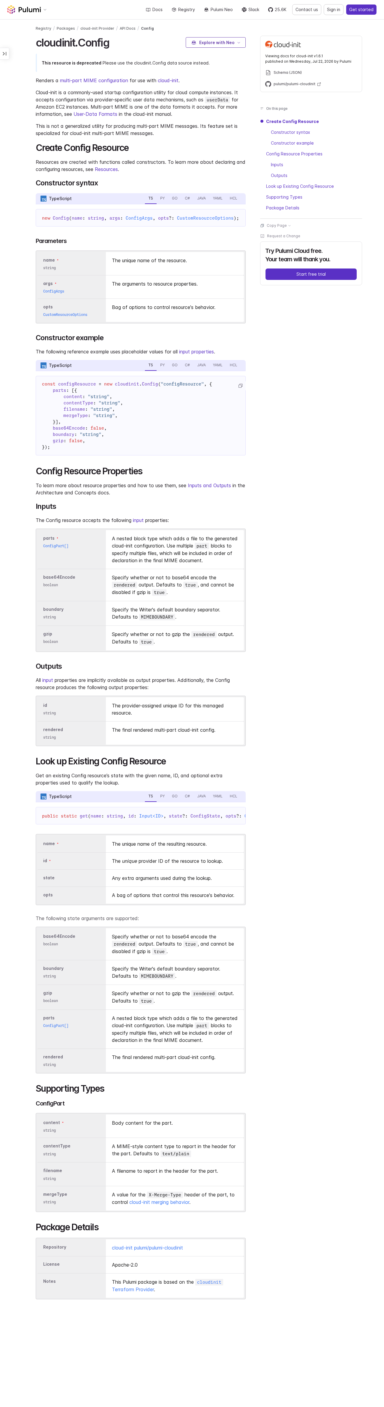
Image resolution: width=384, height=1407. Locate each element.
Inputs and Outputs (209, 485)
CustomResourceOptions (205, 218)
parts (49, 538)
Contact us (307, 9)
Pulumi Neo (222, 9)
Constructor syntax (290, 132)
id (45, 705)
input (138, 520)
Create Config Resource (292, 121)
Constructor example (292, 143)
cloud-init (168, 80)
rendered (53, 729)
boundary (53, 609)
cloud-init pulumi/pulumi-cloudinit (147, 1248)
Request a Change (283, 236)
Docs (157, 9)
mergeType (55, 1194)
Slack (253, 9)
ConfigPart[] (55, 546)
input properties (196, 352)
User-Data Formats (95, 114)
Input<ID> (151, 816)
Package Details (282, 207)
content (51, 1122)
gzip (47, 633)
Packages (66, 28)
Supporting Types (284, 197)
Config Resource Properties (294, 153)
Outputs (279, 175)
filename (52, 1170)
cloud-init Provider (97, 28)
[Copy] (240, 386)
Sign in (333, 9)
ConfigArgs (139, 218)
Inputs (277, 164)
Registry (186, 9)
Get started (361, 9)
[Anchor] (114, 41)
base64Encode (59, 577)
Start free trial (311, 274)
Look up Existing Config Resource (300, 186)
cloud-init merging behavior (159, 1202)
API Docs (128, 28)
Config (147, 28)
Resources (106, 169)
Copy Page (277, 225)
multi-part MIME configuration (94, 80)
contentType (56, 1146)
